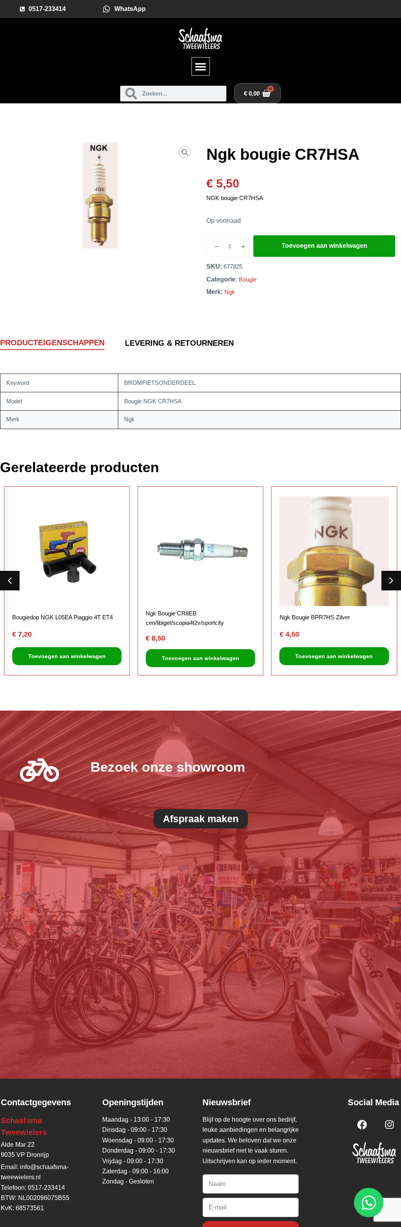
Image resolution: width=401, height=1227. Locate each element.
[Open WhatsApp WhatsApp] (368, 1202)
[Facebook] (362, 1124)
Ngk (229, 292)
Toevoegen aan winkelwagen (324, 245)
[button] (200, 66)
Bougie (247, 279)
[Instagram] (389, 1124)
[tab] (52, 343)
